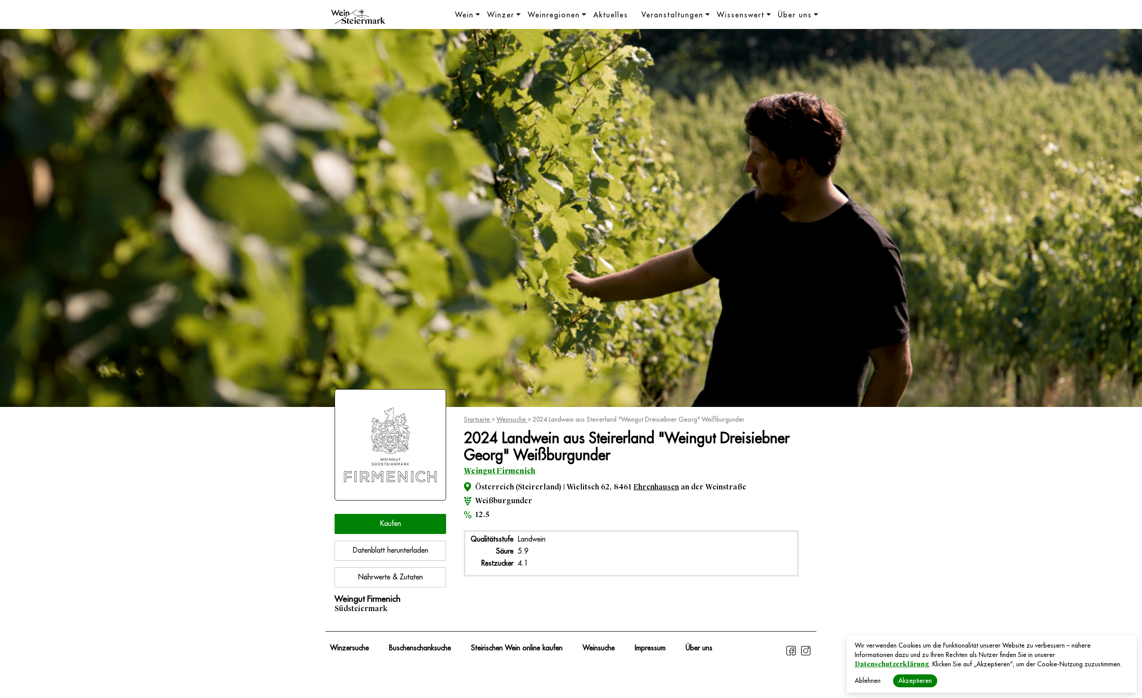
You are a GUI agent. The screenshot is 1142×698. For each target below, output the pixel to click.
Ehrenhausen (656, 487)
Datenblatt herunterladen (390, 550)
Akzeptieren (915, 680)
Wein (464, 15)
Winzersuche (349, 648)
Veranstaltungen (672, 15)
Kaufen (390, 523)
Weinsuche (512, 419)
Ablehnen (868, 680)
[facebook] (792, 654)
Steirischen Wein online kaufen (517, 648)
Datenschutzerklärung (892, 664)
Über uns (795, 15)
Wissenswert (741, 15)
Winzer (500, 15)
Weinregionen (554, 15)
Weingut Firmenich (499, 471)
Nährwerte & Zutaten (390, 577)
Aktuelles (610, 15)
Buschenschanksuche (420, 648)
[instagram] (805, 654)
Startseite (478, 419)
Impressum (650, 648)
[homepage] (358, 17)
